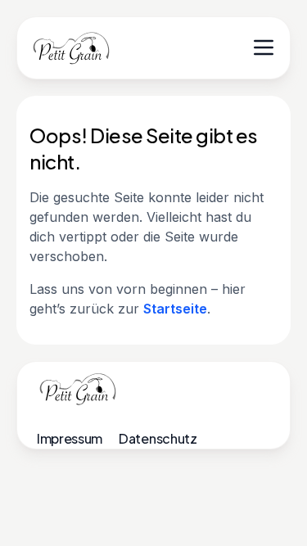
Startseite (175, 308)
